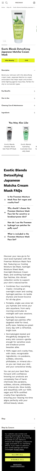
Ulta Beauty (9, 60)
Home (3, 7)
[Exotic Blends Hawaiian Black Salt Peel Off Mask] (9, 134)
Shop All (9, 7)
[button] (3, 2)
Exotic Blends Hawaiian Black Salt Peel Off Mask (9, 146)
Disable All (17, 460)
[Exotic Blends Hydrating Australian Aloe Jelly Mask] (26, 134)
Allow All (17, 455)
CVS (26, 60)
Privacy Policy (19, 449)
